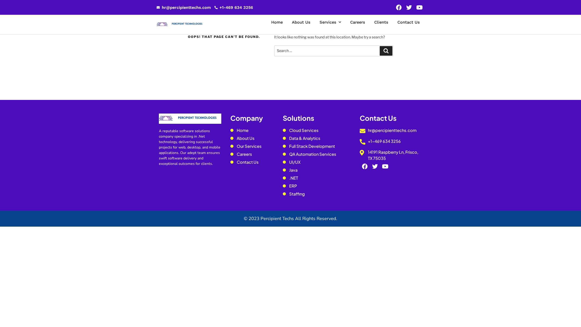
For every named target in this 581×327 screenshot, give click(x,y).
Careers (357, 22)
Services (328, 22)
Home (277, 22)
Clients (381, 22)
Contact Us (408, 22)
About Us (301, 22)
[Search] (386, 51)
